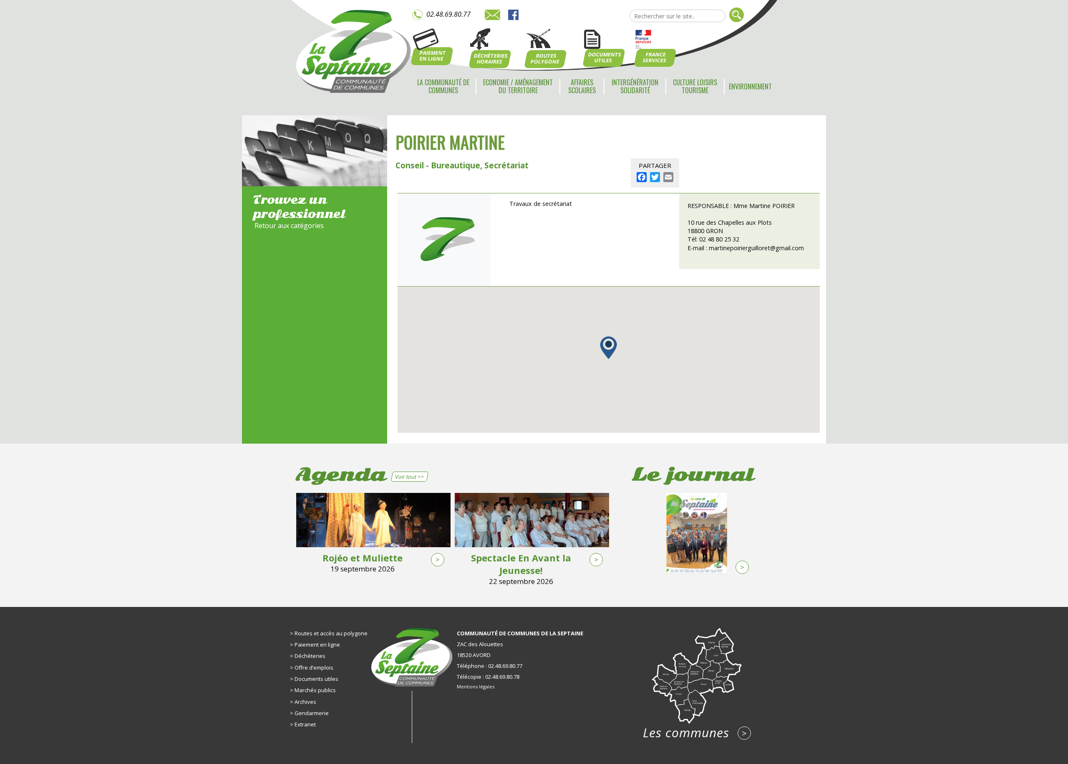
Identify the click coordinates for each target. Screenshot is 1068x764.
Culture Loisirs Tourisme (695, 86)
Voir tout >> (409, 476)
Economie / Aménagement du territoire (518, 86)
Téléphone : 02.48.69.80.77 (489, 666)
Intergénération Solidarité (635, 86)
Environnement (750, 86)
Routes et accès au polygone (331, 633)
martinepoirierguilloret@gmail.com (756, 248)
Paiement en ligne (317, 644)
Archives (305, 702)
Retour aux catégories (289, 225)
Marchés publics (315, 690)
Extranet (305, 724)
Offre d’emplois (314, 667)
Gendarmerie (312, 713)
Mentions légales (475, 686)
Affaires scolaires (582, 86)
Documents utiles (316, 679)
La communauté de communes (443, 86)
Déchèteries (310, 656)
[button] (608, 348)
